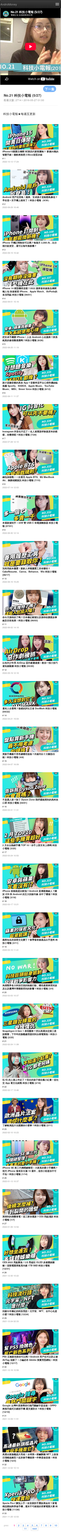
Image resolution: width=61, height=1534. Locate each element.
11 (25, 1528)
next (34, 1528)
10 (55, 1525)
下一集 (49, 89)
